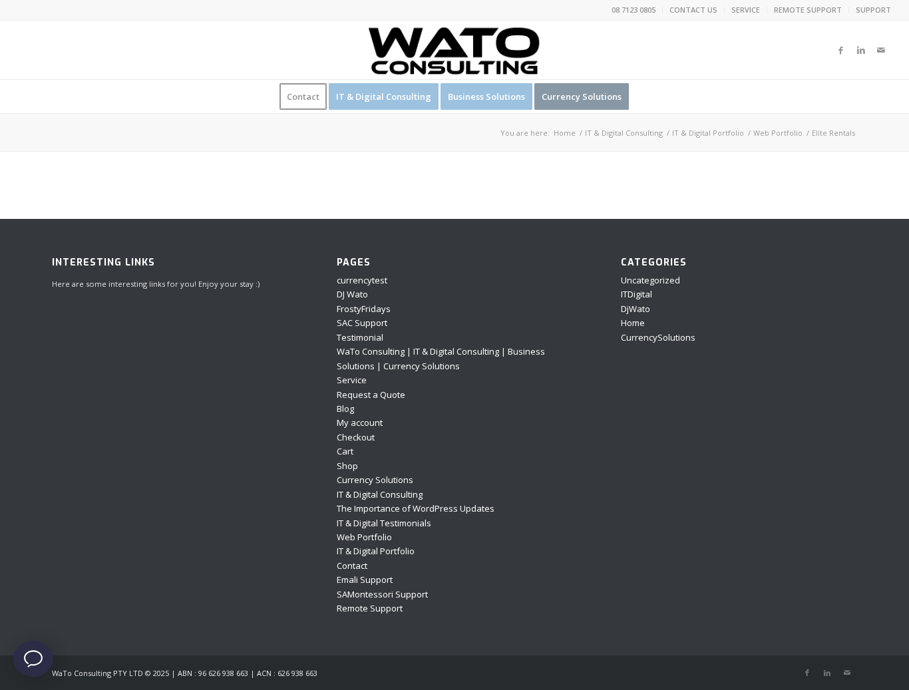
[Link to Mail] (881, 50)
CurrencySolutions (658, 337)
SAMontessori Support (382, 594)
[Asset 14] (454, 50)
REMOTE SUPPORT (808, 10)
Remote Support (370, 608)
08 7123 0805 (633, 10)
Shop (347, 466)
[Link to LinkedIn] (861, 50)
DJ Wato (352, 294)
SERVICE (745, 10)
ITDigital (636, 294)
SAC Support (362, 323)
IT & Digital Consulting (380, 494)
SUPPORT (873, 10)
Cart (345, 451)
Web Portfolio (364, 537)
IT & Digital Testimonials (384, 523)
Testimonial (360, 337)
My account (360, 423)
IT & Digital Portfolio (376, 551)
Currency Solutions (375, 480)
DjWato (635, 309)
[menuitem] (634, 10)
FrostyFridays (364, 309)
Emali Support (365, 580)
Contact (352, 566)
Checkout (356, 437)
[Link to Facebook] (841, 50)
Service (352, 380)
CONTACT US (693, 10)
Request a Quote (371, 395)
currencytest (362, 280)
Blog (345, 409)
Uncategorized (650, 280)
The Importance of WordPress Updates (415, 508)
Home (633, 323)
